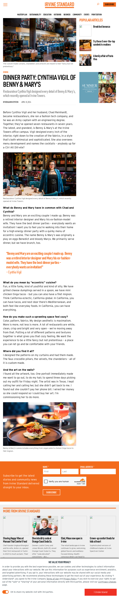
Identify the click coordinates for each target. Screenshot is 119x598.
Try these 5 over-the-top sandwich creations (104, 43)
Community (77, 14)
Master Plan (22, 14)
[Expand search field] (98, 4)
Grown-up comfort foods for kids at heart (102, 540)
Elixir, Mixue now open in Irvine (71, 540)
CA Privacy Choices (107, 582)
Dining (5, 72)
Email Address (87, 467)
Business (67, 14)
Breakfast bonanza (101, 26)
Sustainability (35, 14)
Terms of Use (52, 579)
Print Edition (96, 14)
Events (86, 14)
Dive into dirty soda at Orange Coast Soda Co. (42, 540)
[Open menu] (5, 4)
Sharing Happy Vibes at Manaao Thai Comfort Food (15, 540)
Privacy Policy (69, 579)
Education (47, 14)
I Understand (100, 592)
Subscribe (109, 4)
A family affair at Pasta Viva (103, 57)
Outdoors (57, 14)
